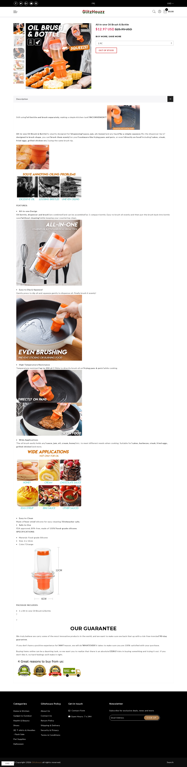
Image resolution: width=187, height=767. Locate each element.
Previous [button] (31, 58)
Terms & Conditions (50, 735)
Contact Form (78, 710)
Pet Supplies (19, 739)
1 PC (100, 43)
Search (170, 762)
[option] (58, 56)
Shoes (16, 725)
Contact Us (46, 716)
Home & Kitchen (21, 711)
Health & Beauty (21, 720)
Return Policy (47, 720)
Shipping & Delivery (50, 725)
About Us (45, 711)
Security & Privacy (50, 730)
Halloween (18, 744)
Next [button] (82, 57)
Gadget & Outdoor (22, 716)
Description (22, 99)
